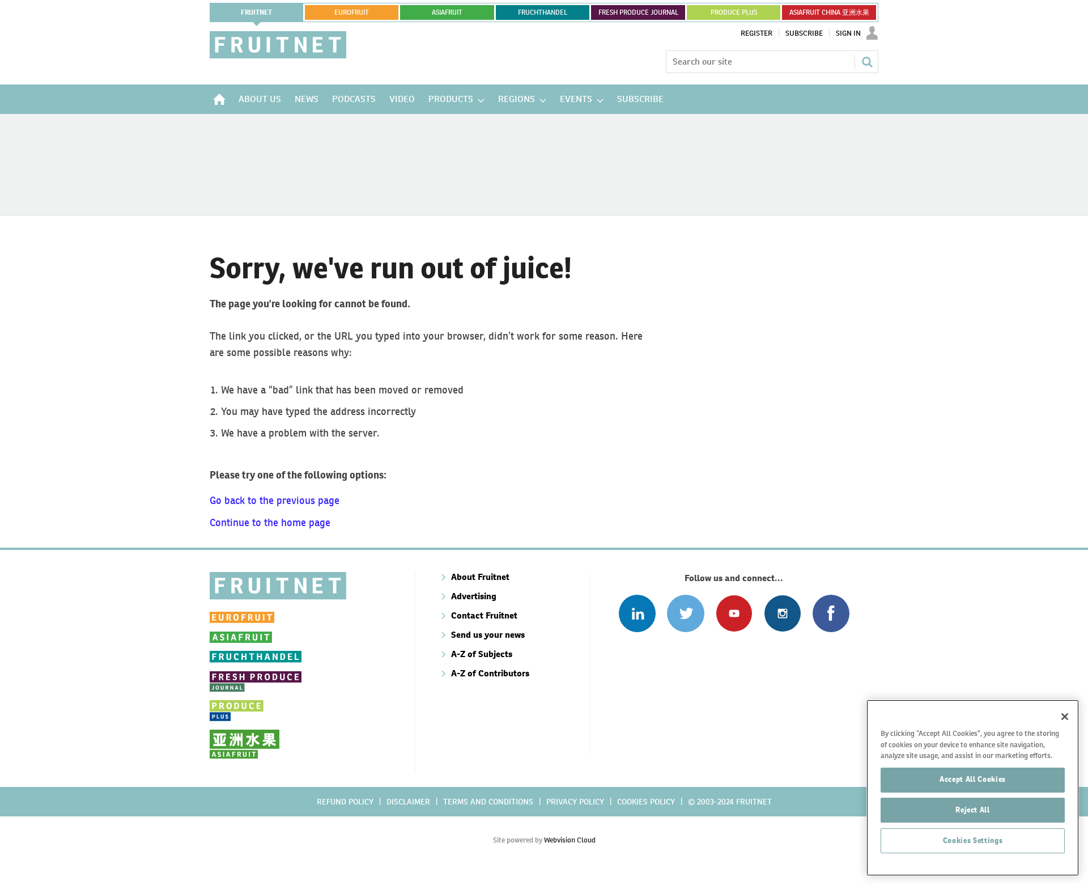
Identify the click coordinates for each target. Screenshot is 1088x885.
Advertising (473, 596)
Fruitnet (256, 12)
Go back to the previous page (274, 500)
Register (756, 33)
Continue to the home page (270, 522)
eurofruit (351, 12)
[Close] (1064, 716)
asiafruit (447, 12)
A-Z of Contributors (490, 673)
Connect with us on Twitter (685, 613)
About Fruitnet (480, 577)
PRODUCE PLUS (734, 12)
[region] (972, 788)
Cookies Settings (973, 840)
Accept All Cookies (973, 779)
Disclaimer (408, 802)
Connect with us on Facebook (831, 613)
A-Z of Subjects (481, 654)
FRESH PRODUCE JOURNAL (638, 12)
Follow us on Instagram (782, 613)
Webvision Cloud (570, 840)
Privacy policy (575, 802)
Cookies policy (646, 802)
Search (867, 62)
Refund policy (345, 802)
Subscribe (804, 33)
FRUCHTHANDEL (542, 12)
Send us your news (488, 635)
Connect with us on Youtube (734, 613)
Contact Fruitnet (484, 615)
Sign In (848, 33)
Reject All (972, 810)
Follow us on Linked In (637, 613)
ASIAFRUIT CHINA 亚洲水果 (829, 12)
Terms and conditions (488, 802)
